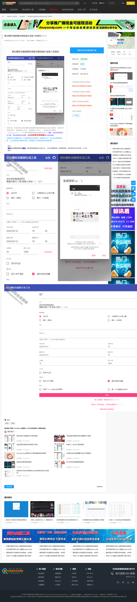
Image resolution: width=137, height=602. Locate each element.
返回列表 (99, 486)
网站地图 (110, 594)
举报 (102, 480)
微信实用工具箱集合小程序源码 (27, 436)
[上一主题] (45, 40)
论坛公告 (58, 581)
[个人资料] (112, 41)
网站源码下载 (28, 10)
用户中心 (90, 573)
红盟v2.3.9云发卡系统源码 (75, 444)
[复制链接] (44, 36)
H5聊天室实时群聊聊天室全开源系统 (78, 453)
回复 (8, 481)
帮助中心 (90, 585)
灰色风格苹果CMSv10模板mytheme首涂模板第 (22, 549)
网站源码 (22, 16)
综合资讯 (94, 10)
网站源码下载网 (3, 16)
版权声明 (90, 581)
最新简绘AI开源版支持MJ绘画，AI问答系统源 (21, 552)
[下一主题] (47, 40)
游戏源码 (41, 581)
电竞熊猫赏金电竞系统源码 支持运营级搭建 (72, 520)
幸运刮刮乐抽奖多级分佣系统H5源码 (78, 436)
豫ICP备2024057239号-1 (91, 594)
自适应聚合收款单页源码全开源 (27, 444)
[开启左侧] (2, 37)
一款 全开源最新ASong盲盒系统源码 (122, 174)
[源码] (43, 40)
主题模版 (41, 585)
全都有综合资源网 (12, 16)
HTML (115, 594)
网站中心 (54, 10)
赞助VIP (101, 3)
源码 (12, 423)
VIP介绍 (94, 3)
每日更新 (6, 40)
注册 (130, 3)
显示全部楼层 (31, 40)
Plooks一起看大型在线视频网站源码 (122, 161)
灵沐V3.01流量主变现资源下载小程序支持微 (21, 556)
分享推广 (58, 585)
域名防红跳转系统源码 (117, 96)
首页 (4, 10)
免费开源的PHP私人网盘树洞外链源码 (123, 149)
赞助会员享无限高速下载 (86, 50)
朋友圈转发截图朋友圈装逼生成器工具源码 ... (40, 16)
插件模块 (41, 577)
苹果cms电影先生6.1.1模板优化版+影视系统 (46, 520)
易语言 (74, 577)
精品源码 (14, 10)
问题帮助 (58, 573)
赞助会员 (58, 577)
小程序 (74, 573)
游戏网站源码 (68, 10)
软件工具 (82, 10)
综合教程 (75, 581)
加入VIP (89, 577)
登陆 (123, 3)
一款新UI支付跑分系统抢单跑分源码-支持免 (19, 520)
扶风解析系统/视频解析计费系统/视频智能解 (98, 520)
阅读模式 (39, 40)
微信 (6, 423)
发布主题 (9, 486)
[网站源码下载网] (9, 4)
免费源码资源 (30, 594)
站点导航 (111, 3)
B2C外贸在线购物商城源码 (119, 83)
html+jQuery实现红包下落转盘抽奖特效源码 (31, 453)
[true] (77, 3)
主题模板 (42, 10)
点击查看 (76, 115)
